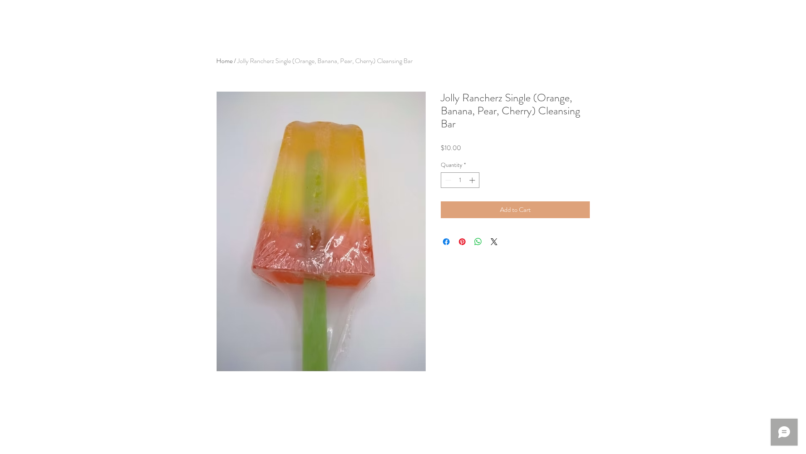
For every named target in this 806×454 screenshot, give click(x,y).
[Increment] (473, 180)
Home (224, 61)
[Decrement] (447, 180)
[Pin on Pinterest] (462, 242)
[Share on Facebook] (446, 242)
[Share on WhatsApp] (478, 242)
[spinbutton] (460, 180)
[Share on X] (494, 242)
